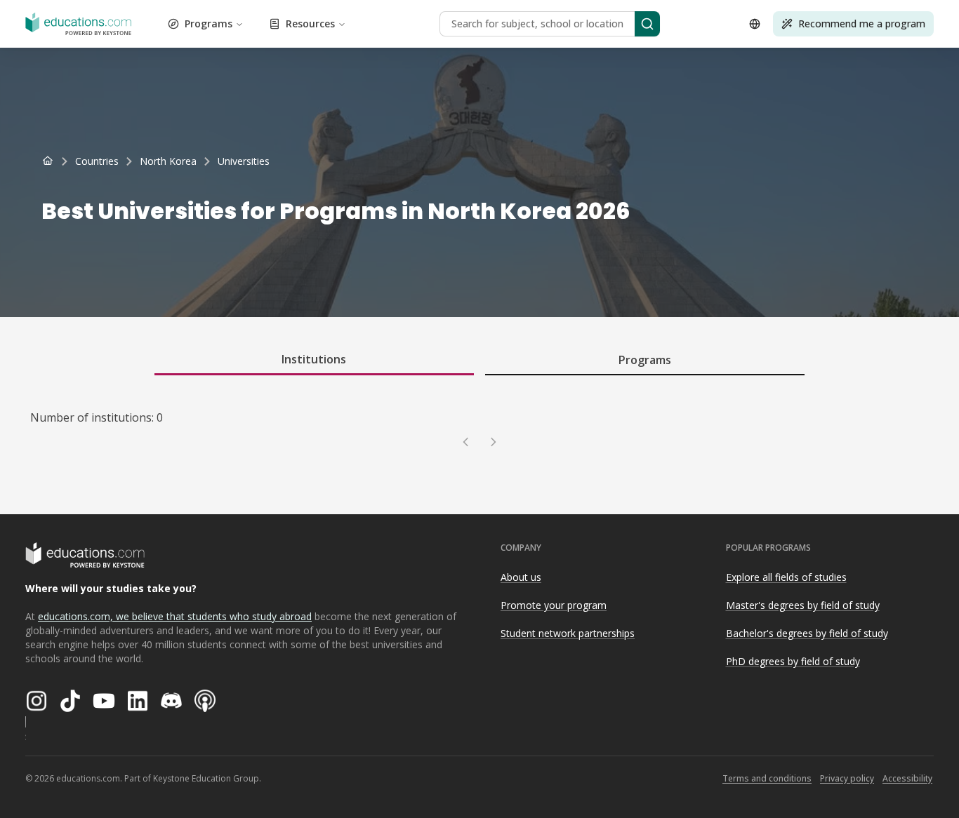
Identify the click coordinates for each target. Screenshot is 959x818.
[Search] (647, 23)
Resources (310, 23)
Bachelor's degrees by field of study (807, 633)
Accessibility (907, 778)
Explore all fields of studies (786, 577)
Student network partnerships (568, 633)
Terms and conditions (767, 778)
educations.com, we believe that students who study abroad (175, 616)
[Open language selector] (754, 23)
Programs (208, 23)
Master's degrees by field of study (803, 605)
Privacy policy (847, 778)
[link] (244, 161)
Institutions (314, 359)
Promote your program (554, 605)
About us (521, 577)
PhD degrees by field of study (793, 661)
